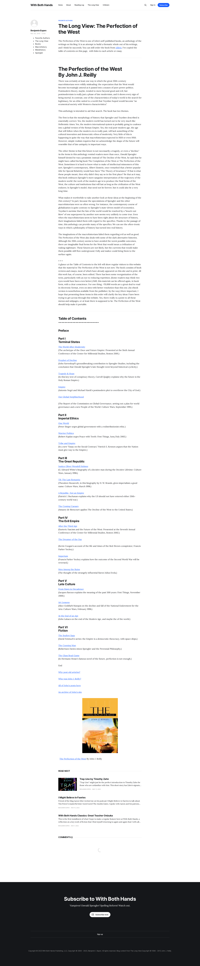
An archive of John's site (70, 692)
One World (63, 423)
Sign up (100, 934)
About (68, 5)
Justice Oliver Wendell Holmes (73, 466)
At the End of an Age (68, 615)
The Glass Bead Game (68, 655)
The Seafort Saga (66, 635)
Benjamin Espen (38, 30)
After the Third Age (67, 526)
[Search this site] (145, 5)
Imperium (63, 556)
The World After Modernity (71, 347)
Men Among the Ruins (69, 569)
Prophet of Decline (67, 360)
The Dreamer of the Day (70, 539)
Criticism (106, 5)
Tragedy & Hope (66, 373)
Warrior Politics (66, 433)
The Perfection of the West (72, 758)
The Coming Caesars (68, 506)
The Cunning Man (67, 645)
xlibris (119, 47)
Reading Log (79, 5)
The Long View (93, 5)
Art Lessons (64, 602)
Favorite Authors (65, 20)
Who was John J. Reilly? (69, 678)
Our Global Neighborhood (71, 397)
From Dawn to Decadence (71, 589)
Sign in (152, 5)
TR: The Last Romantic (69, 479)
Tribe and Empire (66, 443)
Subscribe (163, 5)
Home (60, 5)
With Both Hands (42, 5)
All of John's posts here (69, 685)
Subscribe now (101, 914)
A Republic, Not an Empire (71, 493)
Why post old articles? (69, 672)
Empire (61, 387)
